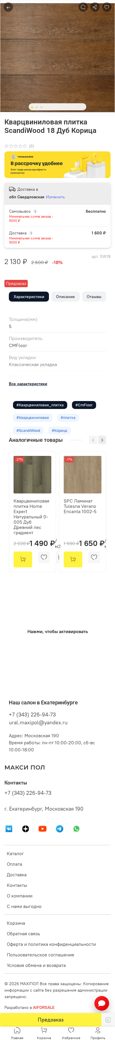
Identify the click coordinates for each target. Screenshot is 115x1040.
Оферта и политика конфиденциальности (51, 944)
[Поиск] (83, 7)
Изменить (55, 196)
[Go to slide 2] (37, 107)
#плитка (68, 417)
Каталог (15, 853)
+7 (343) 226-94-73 (32, 714)
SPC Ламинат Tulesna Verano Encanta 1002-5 (80, 506)
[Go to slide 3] (41, 107)
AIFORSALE (44, 1007)
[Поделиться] (95, 7)
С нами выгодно (24, 906)
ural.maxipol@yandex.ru (38, 722)
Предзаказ (51, 1019)
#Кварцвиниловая (33, 417)
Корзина (16, 923)
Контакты (17, 885)
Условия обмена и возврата (36, 965)
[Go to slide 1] (32, 107)
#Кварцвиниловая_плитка (40, 405)
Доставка (17, 874)
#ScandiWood (28, 430)
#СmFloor (84, 405)
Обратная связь (23, 933)
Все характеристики (28, 383)
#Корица (59, 430)
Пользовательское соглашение (40, 955)
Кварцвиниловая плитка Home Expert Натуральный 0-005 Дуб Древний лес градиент (31, 516)
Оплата (14, 864)
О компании (19, 896)
